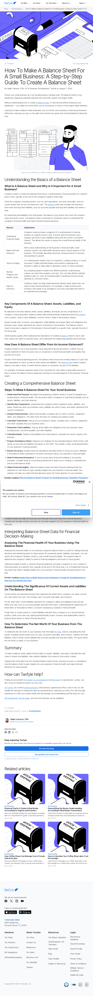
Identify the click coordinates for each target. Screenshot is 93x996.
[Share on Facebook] (6, 732)
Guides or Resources (57, 964)
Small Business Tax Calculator (56, 943)
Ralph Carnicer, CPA (15, 88)
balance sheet (43, 103)
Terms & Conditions (78, 964)
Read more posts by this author (22, 722)
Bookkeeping (17, 9)
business (81, 314)
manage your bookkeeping (36, 680)
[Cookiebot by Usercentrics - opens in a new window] (75, 482)
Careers (29, 967)
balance (51, 204)
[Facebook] (6, 901)
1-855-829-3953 (12, 920)
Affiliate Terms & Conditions (77, 969)
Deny (46, 512)
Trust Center (75, 954)
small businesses (31, 687)
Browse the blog (46, 748)
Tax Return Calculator (57, 937)
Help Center (53, 949)
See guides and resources (46, 754)
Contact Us (35, 758)
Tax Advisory (10, 942)
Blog (6, 9)
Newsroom (30, 947)
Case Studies (53, 959)
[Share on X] (13, 732)
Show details (81, 505)
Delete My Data (76, 975)
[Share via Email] (16, 732)
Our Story (30, 937)
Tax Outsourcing (11, 947)
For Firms (36, 3)
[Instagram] (16, 901)
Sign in (82, 3)
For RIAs (24, 3)
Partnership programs (13, 957)
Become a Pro (32, 957)
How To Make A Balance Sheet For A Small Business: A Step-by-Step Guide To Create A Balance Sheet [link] (57, 9)
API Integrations (11, 952)
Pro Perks (30, 952)
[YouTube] (22, 901)
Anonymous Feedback (75, 938)
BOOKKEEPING (35, 711)
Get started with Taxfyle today (17, 698)
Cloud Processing (77, 944)
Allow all (75, 512)
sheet (56, 215)
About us (65, 3)
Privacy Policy (76, 959)
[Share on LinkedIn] (9, 732)
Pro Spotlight (31, 962)
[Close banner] (89, 482)
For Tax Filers (51, 3)
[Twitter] (11, 901)
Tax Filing (8, 937)
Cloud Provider (76, 949)
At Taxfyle (9, 687)
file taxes (55, 680)
